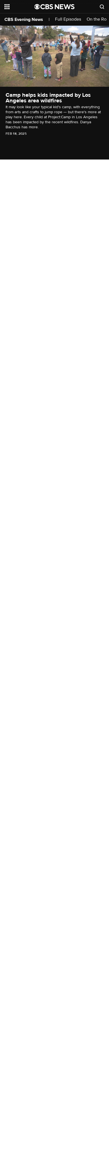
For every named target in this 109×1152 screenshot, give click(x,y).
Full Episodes (68, 19)
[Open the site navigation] (19, 6)
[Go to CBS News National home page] (54, 6)
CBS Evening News (23, 19)
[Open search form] (102, 6)
